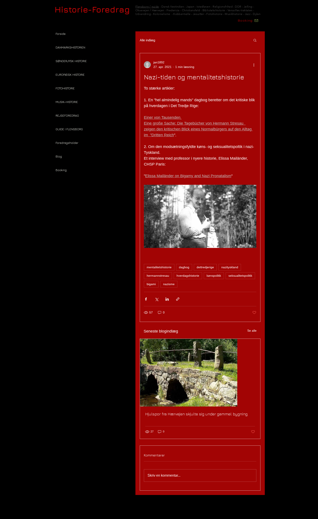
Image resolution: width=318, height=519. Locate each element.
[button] (255, 40)
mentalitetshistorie (159, 267)
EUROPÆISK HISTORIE (70, 74)
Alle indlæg (147, 40)
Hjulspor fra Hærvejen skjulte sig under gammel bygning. (196, 414)
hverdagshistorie (188, 275)
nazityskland (229, 267)
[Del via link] (178, 299)
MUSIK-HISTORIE (67, 102)
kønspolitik (214, 275)
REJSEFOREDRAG (67, 115)
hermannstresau (158, 275)
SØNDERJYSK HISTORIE (71, 61)
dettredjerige (205, 267)
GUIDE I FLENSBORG (69, 129)
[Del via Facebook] (146, 299)
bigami (151, 284)
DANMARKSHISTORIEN (70, 47)
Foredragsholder (67, 143)
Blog (59, 156)
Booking (61, 170)
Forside (61, 33)
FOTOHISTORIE (65, 88)
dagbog (184, 267)
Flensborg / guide (147, 6)
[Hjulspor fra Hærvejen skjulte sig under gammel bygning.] (200, 373)
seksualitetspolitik (240, 275)
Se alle (252, 330)
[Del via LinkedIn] (167, 299)
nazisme (169, 284)
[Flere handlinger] (253, 64)
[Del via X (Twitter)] (156, 299)
